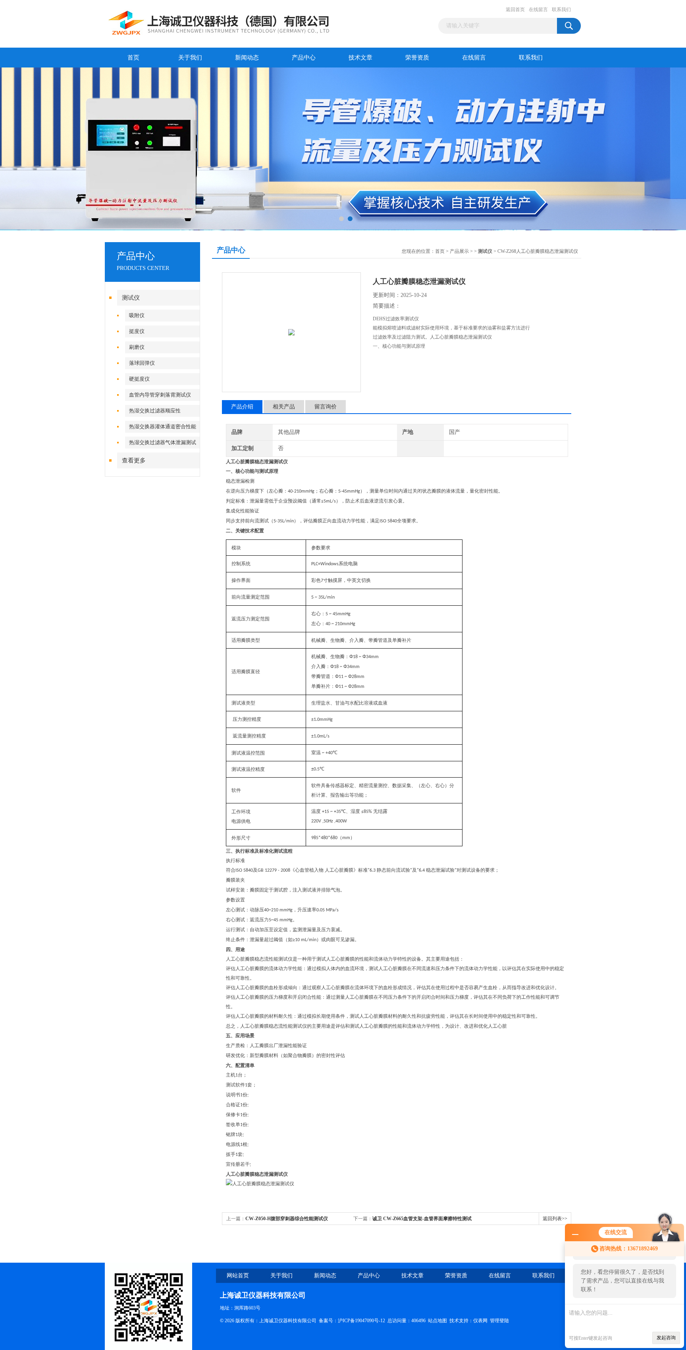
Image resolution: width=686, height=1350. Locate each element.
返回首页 (515, 9)
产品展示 (459, 251)
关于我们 (190, 57)
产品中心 (304, 57)
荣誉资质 (417, 57)
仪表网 (480, 1320)
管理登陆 (499, 1320)
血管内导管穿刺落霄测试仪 (160, 395)
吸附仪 (137, 315)
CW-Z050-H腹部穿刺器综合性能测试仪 (286, 1218)
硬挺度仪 (139, 379)
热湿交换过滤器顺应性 (155, 411)
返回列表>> (555, 1218)
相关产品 (284, 407)
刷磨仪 (137, 347)
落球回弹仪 (142, 363)
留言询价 (325, 407)
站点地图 (437, 1320)
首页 (133, 57)
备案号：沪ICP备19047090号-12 (352, 1320)
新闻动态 (247, 57)
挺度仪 (137, 331)
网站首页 (238, 1276)
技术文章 (360, 57)
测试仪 (131, 298)
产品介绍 (242, 407)
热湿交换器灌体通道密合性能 (162, 426)
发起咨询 (666, 1337)
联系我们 (561, 9)
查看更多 (134, 460)
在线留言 (538, 9)
